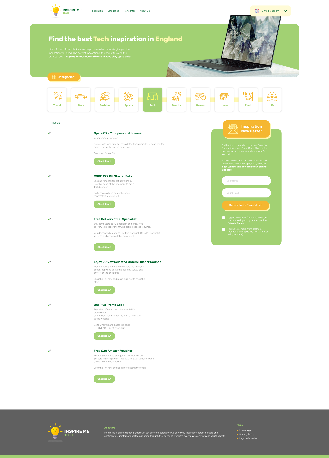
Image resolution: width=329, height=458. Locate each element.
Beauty (176, 105)
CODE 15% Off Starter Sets (113, 176)
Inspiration (97, 11)
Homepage (245, 430)
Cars (81, 105)
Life (272, 105)
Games (200, 105)
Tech (153, 105)
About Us (145, 11)
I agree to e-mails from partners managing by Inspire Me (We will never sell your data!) (248, 232)
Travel (57, 105)
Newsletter (129, 11)
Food (248, 105)
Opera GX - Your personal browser (118, 133)
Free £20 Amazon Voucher (113, 351)
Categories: (66, 77)
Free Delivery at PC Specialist (115, 219)
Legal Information (248, 438)
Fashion (105, 105)
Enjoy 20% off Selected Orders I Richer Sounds (127, 262)
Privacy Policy (236, 223)
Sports (128, 105)
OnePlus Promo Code (109, 305)
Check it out (104, 161)
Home (224, 105)
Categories (113, 11)
